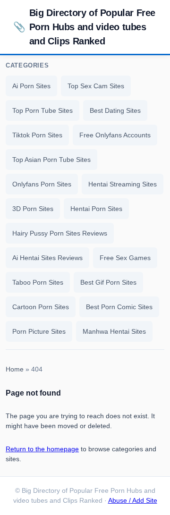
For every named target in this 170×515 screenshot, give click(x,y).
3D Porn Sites (32, 208)
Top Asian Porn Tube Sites (51, 159)
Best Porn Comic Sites (119, 307)
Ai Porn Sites (31, 86)
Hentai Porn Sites (96, 208)
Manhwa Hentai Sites (114, 331)
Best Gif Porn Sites (108, 282)
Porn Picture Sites (39, 331)
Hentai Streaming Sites (122, 184)
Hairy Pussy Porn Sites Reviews (59, 233)
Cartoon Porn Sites (40, 307)
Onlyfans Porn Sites (41, 184)
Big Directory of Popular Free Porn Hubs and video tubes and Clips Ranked (84, 27)
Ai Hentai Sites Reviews (47, 258)
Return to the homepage (42, 449)
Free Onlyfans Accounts (115, 135)
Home (15, 369)
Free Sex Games (125, 258)
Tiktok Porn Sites (37, 135)
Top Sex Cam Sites (96, 86)
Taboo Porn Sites (37, 282)
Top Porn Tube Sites (42, 110)
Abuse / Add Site (132, 500)
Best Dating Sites (115, 110)
